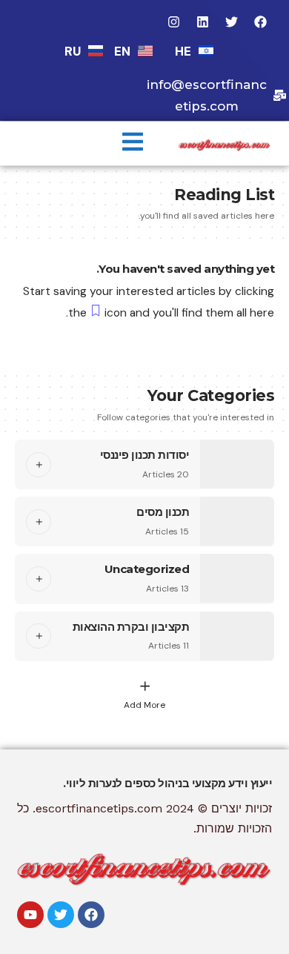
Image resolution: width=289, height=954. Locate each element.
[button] (133, 143)
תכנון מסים (162, 512)
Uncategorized (147, 569)
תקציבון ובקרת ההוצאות (131, 627)
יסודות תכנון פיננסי (145, 455)
